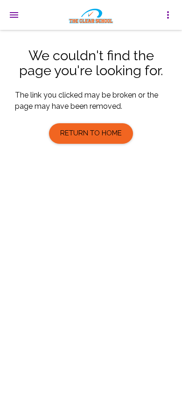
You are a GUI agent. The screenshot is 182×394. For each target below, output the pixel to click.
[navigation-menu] (14, 15)
